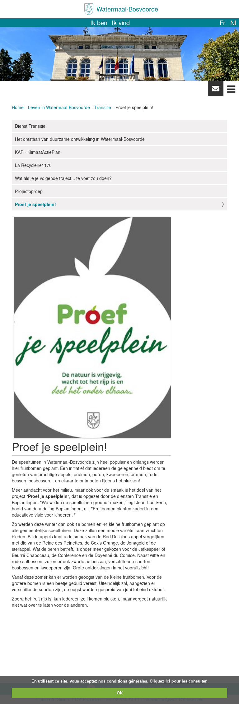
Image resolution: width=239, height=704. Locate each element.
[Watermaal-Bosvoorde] (88, 9)
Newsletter (215, 90)
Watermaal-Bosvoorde (127, 8)
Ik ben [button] (98, 22)
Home (18, 107)
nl (233, 22)
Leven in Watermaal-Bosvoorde (59, 107)
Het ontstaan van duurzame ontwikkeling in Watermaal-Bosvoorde (80, 139)
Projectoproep (29, 191)
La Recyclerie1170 (33, 165)
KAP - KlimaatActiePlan (37, 152)
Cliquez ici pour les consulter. (179, 681)
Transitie (102, 107)
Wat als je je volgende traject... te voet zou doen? (63, 178)
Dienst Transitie (30, 126)
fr (222, 22)
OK (120, 693)
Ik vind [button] (121, 22)
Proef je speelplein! (35, 204)
